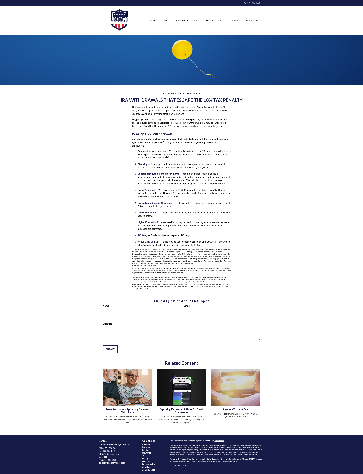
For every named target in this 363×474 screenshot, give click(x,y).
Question (108, 323)
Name (106, 305)
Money (145, 458)
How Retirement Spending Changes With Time (127, 411)
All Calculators (148, 469)
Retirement (147, 444)
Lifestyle (146, 461)
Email (187, 305)
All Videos (146, 467)
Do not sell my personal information (225, 461)
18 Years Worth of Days (235, 409)
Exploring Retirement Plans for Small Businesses (181, 411)
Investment (147, 447)
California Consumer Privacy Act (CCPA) (241, 459)
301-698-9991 (253, 2)
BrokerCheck (219, 440)
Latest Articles (148, 464)
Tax (143, 455)
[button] (165, 20)
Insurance (146, 452)
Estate (145, 450)
